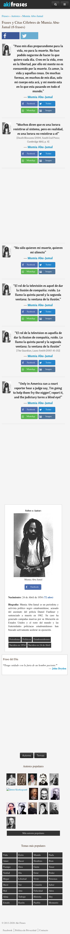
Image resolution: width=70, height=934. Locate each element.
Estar (36, 872)
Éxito (21, 855)
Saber (51, 884)
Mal (5, 890)
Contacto (43, 930)
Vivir (36, 878)
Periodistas (14, 639)
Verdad (6, 872)
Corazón (38, 884)
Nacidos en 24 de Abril (39, 645)
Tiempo (7, 866)
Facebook (7, 930)
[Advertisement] (35, 205)
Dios (20, 866)
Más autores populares (33, 833)
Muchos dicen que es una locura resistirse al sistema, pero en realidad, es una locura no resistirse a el (38, 129)
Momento (53, 902)
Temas (40, 755)
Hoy (51, 896)
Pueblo (37, 902)
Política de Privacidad (25, 930)
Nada (51, 855)
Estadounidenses (42, 639)
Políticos (26, 639)
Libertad (22, 878)
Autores (15, 16)
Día (20, 872)
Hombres (38, 860)
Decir (5, 884)
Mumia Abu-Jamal (32, 16)
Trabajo (22, 896)
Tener (51, 866)
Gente (36, 866)
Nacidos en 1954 (17, 645)
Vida (5, 855)
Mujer (6, 878)
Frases (5, 16)
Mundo (37, 855)
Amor (5, 860)
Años (51, 890)
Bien (51, 860)
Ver (20, 884)
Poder (51, 872)
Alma (5, 896)
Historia (37, 896)
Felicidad (38, 890)
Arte (20, 890)
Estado (6, 902)
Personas (53, 878)
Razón (21, 902)
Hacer (21, 860)
